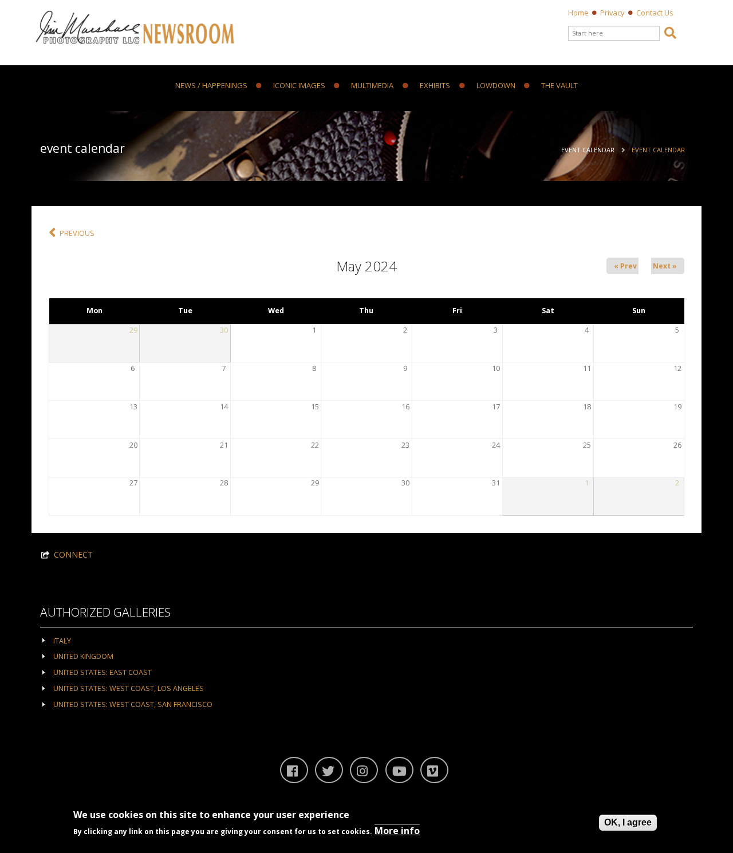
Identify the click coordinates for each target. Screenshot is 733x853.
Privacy (612, 12)
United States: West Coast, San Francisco (132, 704)
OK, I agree (628, 822)
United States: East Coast (102, 672)
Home (578, 12)
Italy (62, 641)
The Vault (559, 85)
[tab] (366, 640)
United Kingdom (83, 656)
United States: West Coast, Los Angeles (128, 688)
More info (397, 830)
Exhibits (435, 85)
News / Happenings (211, 85)
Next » (665, 266)
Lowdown (495, 85)
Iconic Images (299, 85)
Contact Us (654, 12)
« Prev (625, 266)
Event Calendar (587, 149)
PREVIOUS (77, 233)
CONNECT (73, 554)
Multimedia (372, 85)
